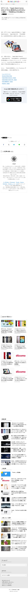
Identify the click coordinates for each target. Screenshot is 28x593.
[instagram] (12, 589)
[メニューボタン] (26, 1)
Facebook (13, 182)
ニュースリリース (6, 74)
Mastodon (5, 183)
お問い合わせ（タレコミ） (8, 582)
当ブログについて (6, 580)
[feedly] (15, 589)
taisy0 (14, 163)
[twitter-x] (10, 589)
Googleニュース (11, 183)
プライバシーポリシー (7, 583)
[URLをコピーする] (24, 145)
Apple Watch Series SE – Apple (9, 79)
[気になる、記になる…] (14, 1)
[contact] (18, 589)
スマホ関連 (4, 14)
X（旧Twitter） (6, 182)
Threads (17, 182)
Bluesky (22, 182)
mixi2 (17, 183)
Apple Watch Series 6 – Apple (9, 77)
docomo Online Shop (7, 76)
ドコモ (10, 137)
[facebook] (9, 589)
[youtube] (14, 589)
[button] (3, 145)
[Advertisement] (14, 26)
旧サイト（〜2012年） (7, 585)
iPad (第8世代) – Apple (7, 81)
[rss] (17, 589)
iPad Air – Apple (6, 83)
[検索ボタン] (1, 1)
